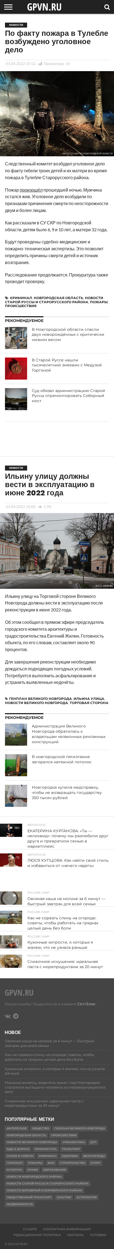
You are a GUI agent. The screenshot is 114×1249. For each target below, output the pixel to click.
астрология (86, 1197)
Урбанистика (74, 1142)
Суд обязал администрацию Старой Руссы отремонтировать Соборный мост (68, 395)
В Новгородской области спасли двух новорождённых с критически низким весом (68, 334)
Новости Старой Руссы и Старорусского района (54, 300)
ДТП (93, 1142)
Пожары (99, 302)
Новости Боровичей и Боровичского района (44, 1190)
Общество (40, 1128)
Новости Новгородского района (34, 1176)
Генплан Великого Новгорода (40, 699)
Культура (14, 1170)
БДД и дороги (18, 1149)
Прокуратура (46, 1149)
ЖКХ (51, 1163)
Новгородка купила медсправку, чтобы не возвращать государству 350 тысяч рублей (67, 792)
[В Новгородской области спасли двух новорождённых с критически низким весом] (16, 338)
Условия (98, 1235)
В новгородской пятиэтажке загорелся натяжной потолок (61, 759)
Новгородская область (58, 298)
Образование (54, 1170)
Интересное (17, 1128)
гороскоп (15, 1163)
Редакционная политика (37, 1235)
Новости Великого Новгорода (36, 703)
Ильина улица (89, 699)
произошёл (31, 189)
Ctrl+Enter (86, 1003)
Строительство (72, 1163)
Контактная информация (67, 1229)
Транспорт (71, 1149)
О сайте (30, 1229)
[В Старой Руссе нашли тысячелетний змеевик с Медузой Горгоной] (16, 369)
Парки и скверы (20, 1156)
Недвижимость (20, 1204)
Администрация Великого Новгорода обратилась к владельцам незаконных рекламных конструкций (68, 734)
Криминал (21, 298)
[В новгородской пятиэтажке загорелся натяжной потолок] (16, 765)
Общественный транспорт (29, 1197)
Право (32, 1170)
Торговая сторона (89, 703)
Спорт (95, 1163)
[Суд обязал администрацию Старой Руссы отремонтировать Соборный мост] (16, 399)
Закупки (64, 1197)
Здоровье (70, 1156)
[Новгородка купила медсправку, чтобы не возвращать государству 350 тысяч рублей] (16, 796)
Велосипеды (94, 1156)
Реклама (75, 1235)
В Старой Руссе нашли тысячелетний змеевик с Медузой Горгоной (67, 365)
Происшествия (21, 306)
